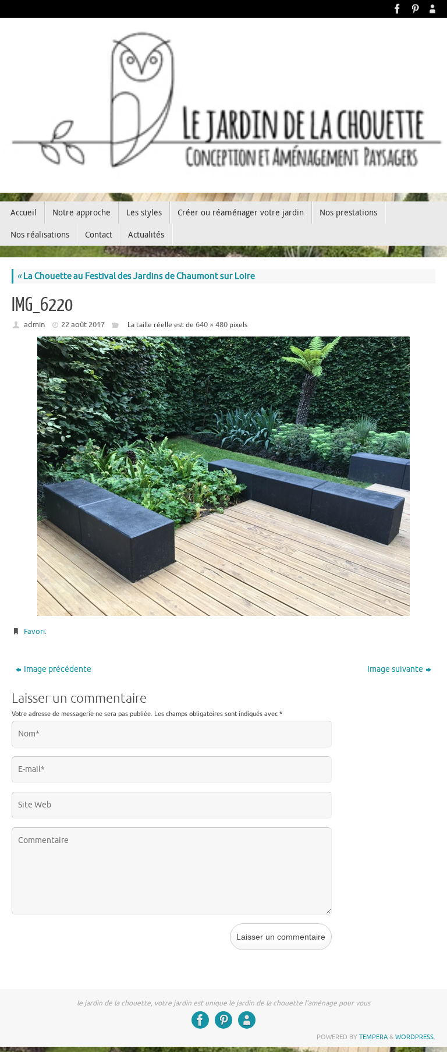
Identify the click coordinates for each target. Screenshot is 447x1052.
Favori (34, 631)
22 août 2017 (83, 325)
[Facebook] (397, 8)
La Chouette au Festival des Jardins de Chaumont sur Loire (136, 276)
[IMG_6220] (223, 476)
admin (34, 325)
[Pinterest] (415, 8)
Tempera (373, 1037)
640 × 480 (212, 325)
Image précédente (57, 669)
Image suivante (395, 669)
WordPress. (415, 1037)
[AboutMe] (432, 8)
